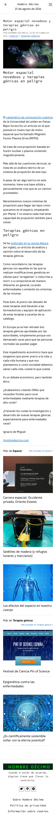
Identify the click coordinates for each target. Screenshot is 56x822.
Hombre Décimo (28, 4)
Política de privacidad (28, 805)
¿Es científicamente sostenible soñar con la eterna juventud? (24, 738)
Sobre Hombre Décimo (28, 799)
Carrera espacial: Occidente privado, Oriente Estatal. (22, 499)
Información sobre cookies (28, 811)
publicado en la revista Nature (29, 243)
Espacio (14, 36)
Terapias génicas (30, 36)
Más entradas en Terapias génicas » (37, 624)
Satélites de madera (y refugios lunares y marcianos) (25, 554)
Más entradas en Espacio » (41, 450)
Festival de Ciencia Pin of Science (27, 671)
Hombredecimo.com (16, 440)
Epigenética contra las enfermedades (19, 684)
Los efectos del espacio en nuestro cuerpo (27, 608)
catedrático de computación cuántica (29, 117)
